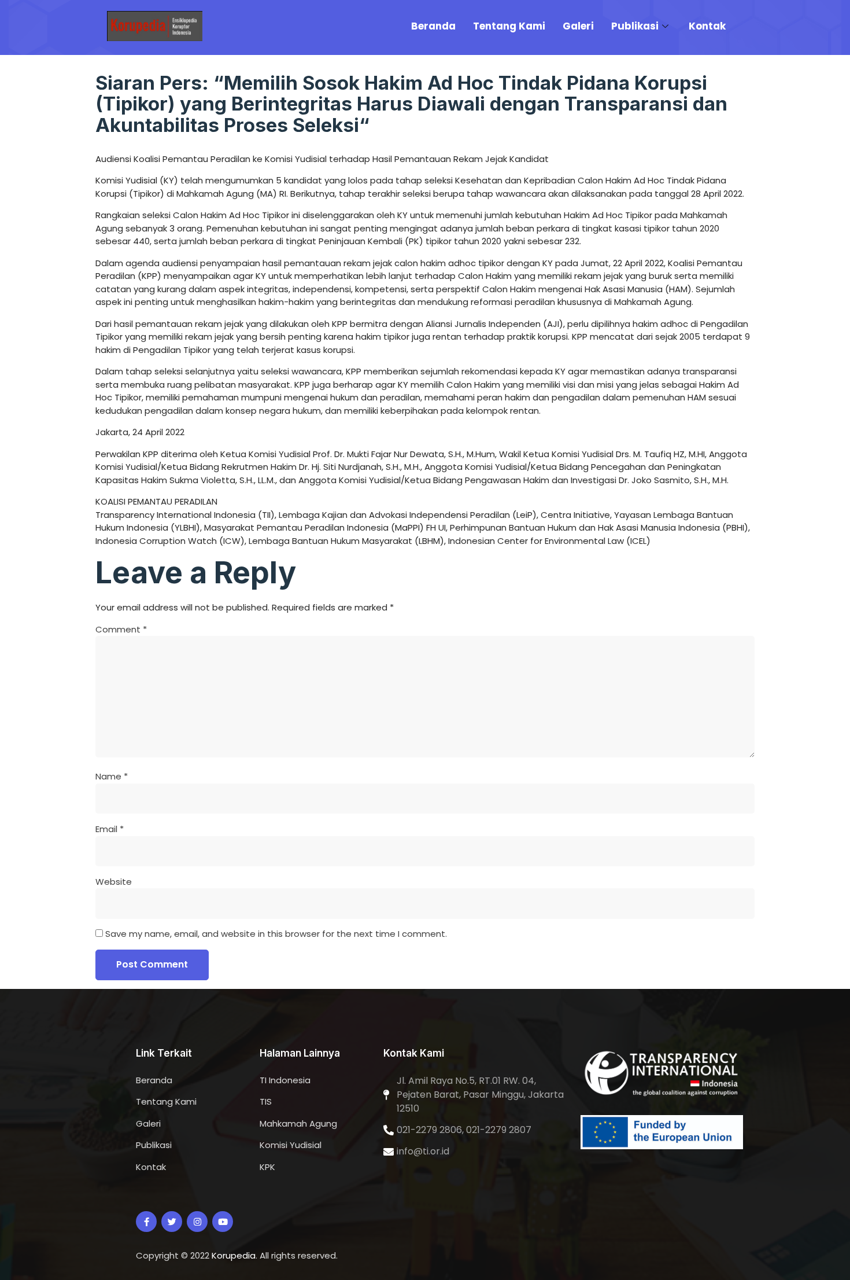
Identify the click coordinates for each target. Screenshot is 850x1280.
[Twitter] (171, 1221)
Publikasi (635, 26)
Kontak (707, 26)
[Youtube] (222, 1221)
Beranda (433, 26)
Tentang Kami (509, 26)
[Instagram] (197, 1221)
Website (113, 882)
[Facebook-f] (146, 1221)
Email (109, 829)
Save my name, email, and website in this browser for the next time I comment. (276, 934)
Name (111, 776)
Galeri (578, 26)
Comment (121, 629)
